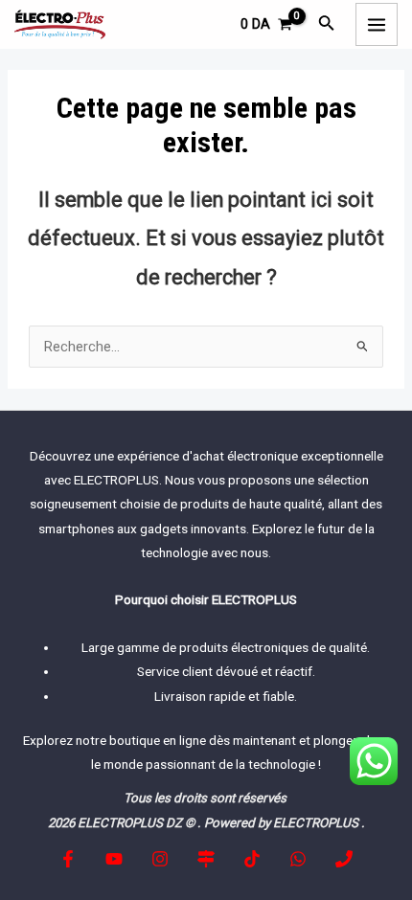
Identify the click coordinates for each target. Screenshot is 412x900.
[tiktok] (252, 858)
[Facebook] (68, 858)
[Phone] (344, 858)
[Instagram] (160, 858)
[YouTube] (114, 858)
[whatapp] (298, 858)
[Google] (206, 858)
